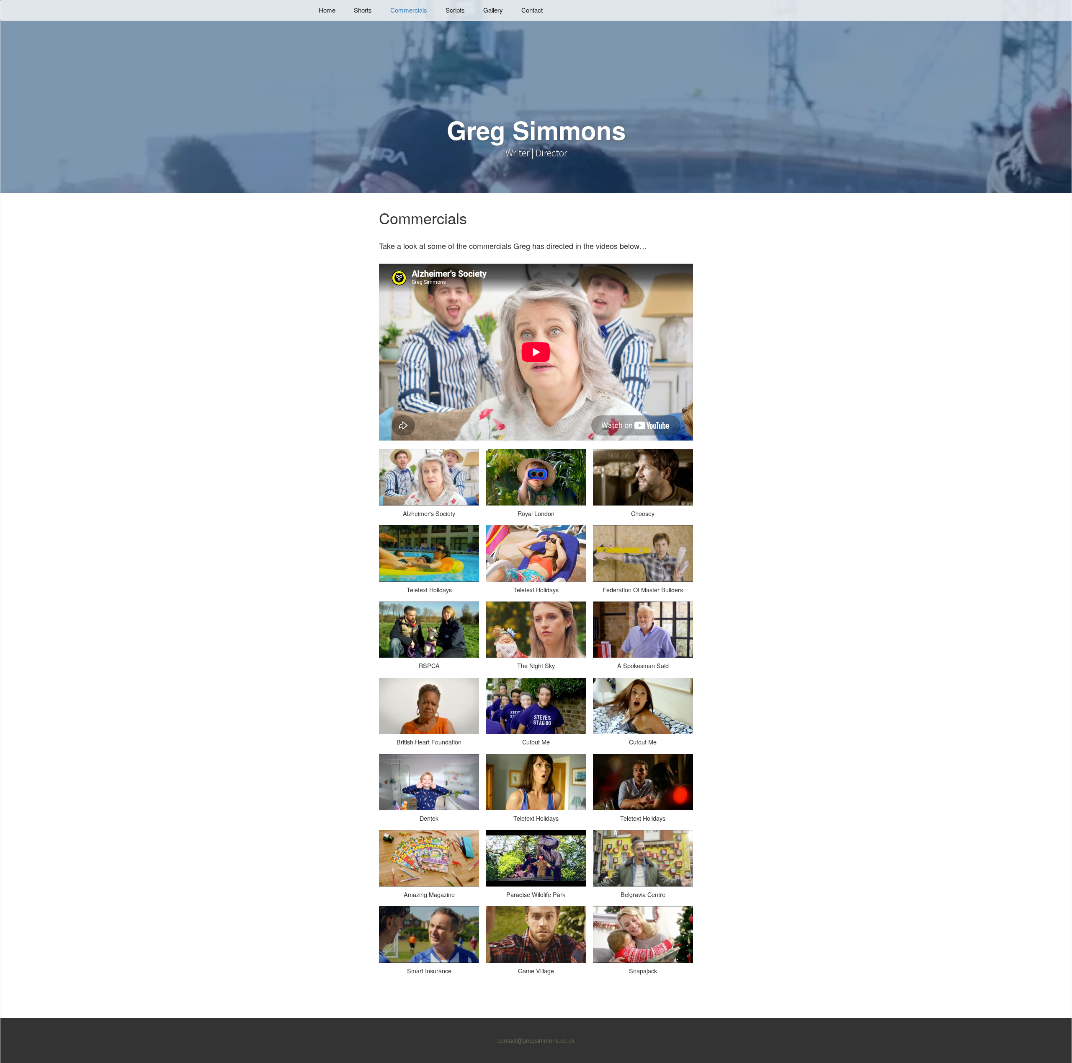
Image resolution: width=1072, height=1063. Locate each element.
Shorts (363, 9)
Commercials (408, 9)
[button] (429, 487)
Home (327, 9)
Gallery (493, 9)
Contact (532, 9)
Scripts (455, 9)
